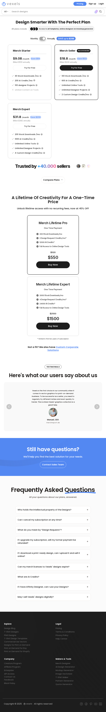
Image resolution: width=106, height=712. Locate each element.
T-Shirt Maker (62, 677)
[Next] (97, 406)
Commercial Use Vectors (15, 641)
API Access (9, 673)
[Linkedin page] (100, 704)
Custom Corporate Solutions (63, 348)
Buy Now (53, 264)
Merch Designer (63, 663)
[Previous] (9, 406)
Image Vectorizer (64, 673)
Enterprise (9, 670)
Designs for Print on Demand (17, 645)
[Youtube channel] (95, 704)
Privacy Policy (62, 635)
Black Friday (9, 683)
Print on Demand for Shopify (17, 651)
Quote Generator (64, 684)
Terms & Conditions (65, 631)
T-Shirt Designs (11, 631)
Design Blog (9, 628)
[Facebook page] (86, 704)
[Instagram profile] (81, 704)
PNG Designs (10, 635)
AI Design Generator (65, 666)
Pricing (80, 3)
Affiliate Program (12, 666)
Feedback (9, 679)
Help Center (61, 638)
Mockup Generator (65, 670)
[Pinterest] (91, 704)
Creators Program (13, 663)
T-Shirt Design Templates (15, 638)
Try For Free (29, 68)
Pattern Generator (65, 680)
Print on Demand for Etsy (15, 648)
